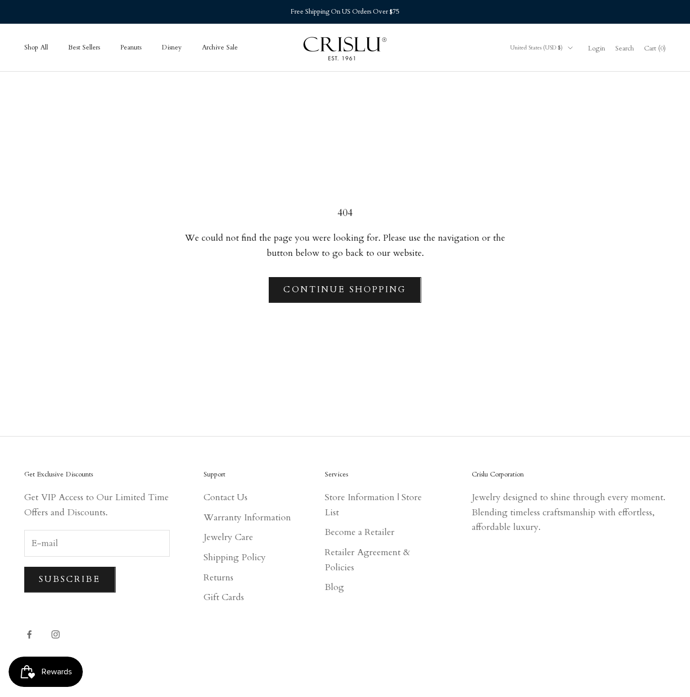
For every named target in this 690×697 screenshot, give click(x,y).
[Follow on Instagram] (56, 634)
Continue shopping (344, 289)
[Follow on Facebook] (29, 634)
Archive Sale (220, 47)
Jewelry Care (228, 537)
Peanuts (130, 47)
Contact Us (226, 497)
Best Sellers (84, 47)
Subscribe (70, 579)
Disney (172, 47)
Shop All (36, 47)
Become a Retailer (360, 532)
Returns (218, 577)
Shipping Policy (235, 557)
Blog (334, 587)
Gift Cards (224, 597)
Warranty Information (247, 517)
